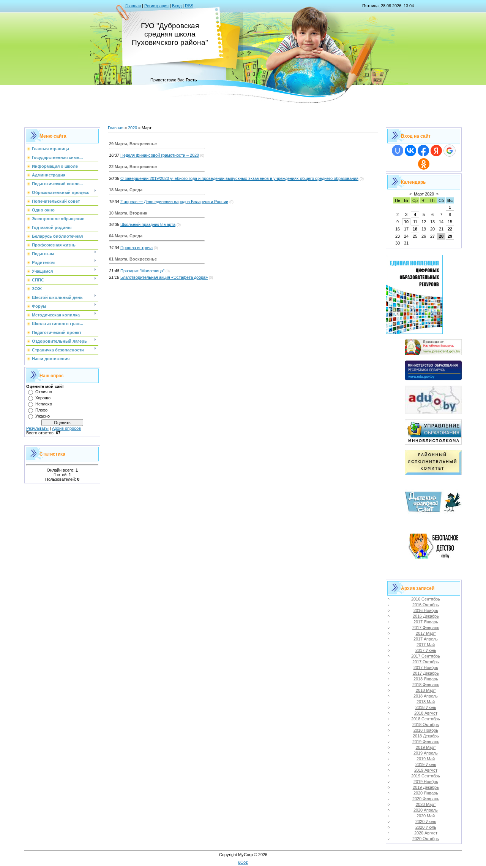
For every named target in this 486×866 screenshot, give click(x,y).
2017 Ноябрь (425, 667)
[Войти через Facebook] (423, 150)
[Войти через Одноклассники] (423, 164)
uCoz (243, 862)
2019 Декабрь (426, 787)
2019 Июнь (425, 764)
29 (450, 236)
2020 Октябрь (425, 838)
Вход (176, 5)
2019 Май (426, 758)
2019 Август (425, 770)
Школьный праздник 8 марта (147, 224)
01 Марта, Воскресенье (133, 259)
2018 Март (426, 690)
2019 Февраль (425, 741)
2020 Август (425, 833)
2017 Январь (425, 622)
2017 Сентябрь (425, 656)
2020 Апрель (425, 810)
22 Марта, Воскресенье (133, 166)
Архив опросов (66, 428)
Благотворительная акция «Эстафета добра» (164, 277)
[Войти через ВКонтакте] (410, 150)
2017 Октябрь (425, 661)
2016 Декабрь (426, 616)
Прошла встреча (136, 247)
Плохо (41, 410)
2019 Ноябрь (425, 781)
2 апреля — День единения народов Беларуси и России (174, 201)
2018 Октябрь (425, 724)
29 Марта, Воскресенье (133, 143)
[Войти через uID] (397, 150)
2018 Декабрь (426, 736)
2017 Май (426, 644)
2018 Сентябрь (425, 719)
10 (406, 221)
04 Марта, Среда (125, 236)
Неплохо (43, 404)
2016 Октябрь (425, 604)
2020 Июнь (425, 821)
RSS (189, 5)
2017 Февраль (425, 627)
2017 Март (426, 633)
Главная (133, 5)
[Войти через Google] (449, 151)
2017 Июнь (425, 650)
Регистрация (156, 5)
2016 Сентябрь (425, 599)
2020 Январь (425, 793)
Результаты (37, 428)
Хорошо (42, 398)
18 (415, 229)
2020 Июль (425, 827)
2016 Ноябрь (425, 610)
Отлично (43, 391)
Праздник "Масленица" (142, 271)
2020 (132, 128)
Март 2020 (424, 194)
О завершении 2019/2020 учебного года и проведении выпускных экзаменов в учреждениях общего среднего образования (239, 178)
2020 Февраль (425, 798)
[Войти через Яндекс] (436, 150)
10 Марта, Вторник (128, 213)
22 (450, 229)
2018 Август (425, 713)
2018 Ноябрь (425, 730)
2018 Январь (425, 679)
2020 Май (426, 816)
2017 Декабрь (426, 673)
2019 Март (426, 747)
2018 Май (426, 701)
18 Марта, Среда (125, 190)
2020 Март (426, 804)
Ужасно (42, 416)
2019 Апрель (425, 753)
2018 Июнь (425, 707)
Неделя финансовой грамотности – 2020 (159, 155)
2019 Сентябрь (425, 776)
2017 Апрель (425, 639)
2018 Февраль (425, 684)
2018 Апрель (425, 696)
